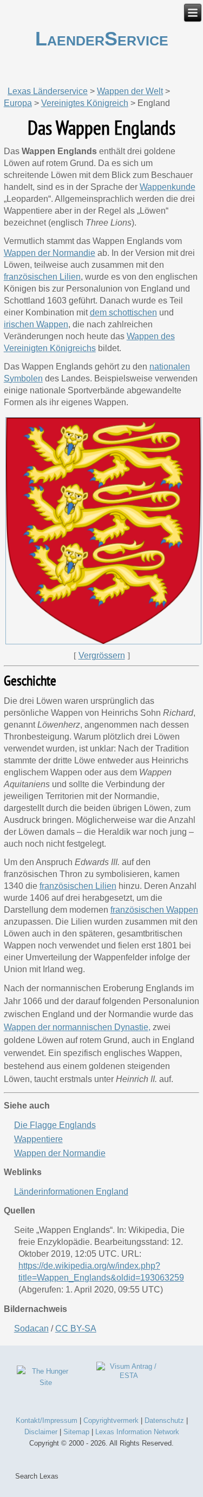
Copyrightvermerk (111, 1420)
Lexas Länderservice (48, 91)
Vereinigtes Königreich (84, 103)
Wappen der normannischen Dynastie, (77, 1027)
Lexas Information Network (137, 1432)
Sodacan (31, 1328)
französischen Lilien (78, 886)
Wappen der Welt (130, 91)
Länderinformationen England (71, 1191)
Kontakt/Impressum (46, 1420)
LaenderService (101, 39)
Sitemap (76, 1432)
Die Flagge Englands (55, 1125)
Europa (18, 103)
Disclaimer (40, 1432)
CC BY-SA (75, 1328)
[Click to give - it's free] (46, 1383)
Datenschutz (164, 1420)
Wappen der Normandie (60, 1153)
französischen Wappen (154, 909)
